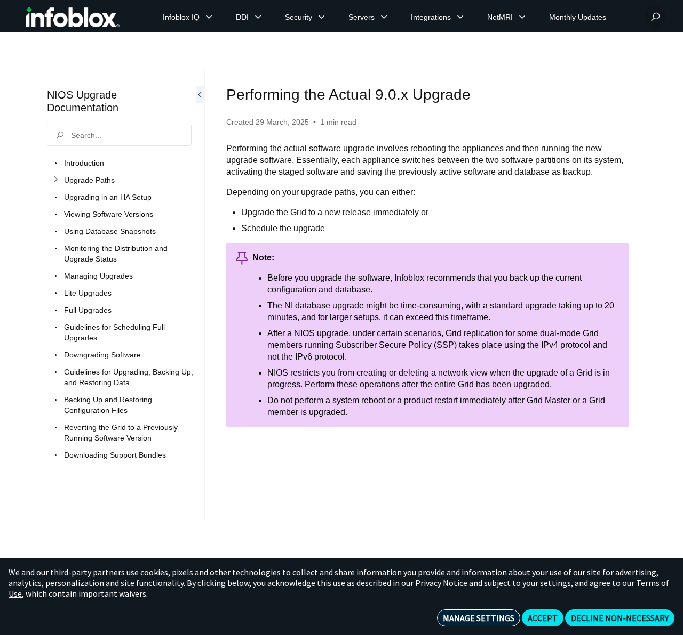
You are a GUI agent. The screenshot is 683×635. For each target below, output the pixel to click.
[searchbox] (119, 135)
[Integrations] (460, 17)
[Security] (321, 17)
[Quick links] (73, 17)
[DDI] (258, 17)
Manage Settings (478, 618)
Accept (543, 618)
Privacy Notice (441, 582)
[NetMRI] (522, 17)
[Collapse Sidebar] (200, 294)
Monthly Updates (577, 17)
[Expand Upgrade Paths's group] (55, 180)
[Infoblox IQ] (209, 17)
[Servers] (384, 17)
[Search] (655, 17)
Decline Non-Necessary (620, 618)
